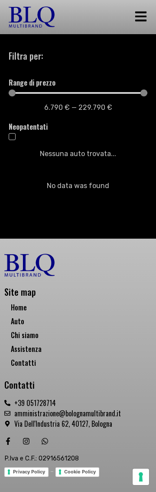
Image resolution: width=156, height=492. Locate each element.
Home (19, 307)
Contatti (23, 363)
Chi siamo (25, 335)
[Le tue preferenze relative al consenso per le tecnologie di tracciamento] (141, 477)
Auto (17, 321)
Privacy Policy (29, 472)
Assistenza (26, 349)
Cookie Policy (80, 472)
